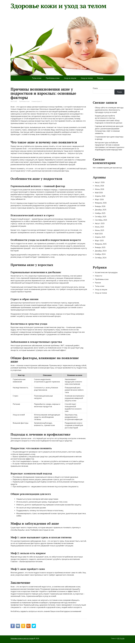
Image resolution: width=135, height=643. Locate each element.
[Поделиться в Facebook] (13, 626)
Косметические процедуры (106, 272)
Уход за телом (87, 78)
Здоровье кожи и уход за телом (58, 5)
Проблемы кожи (52, 78)
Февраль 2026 (101, 203)
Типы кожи (36, 78)
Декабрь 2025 (100, 210)
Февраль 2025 (101, 244)
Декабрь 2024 (100, 251)
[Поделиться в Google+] (28, 626)
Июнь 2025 (99, 230)
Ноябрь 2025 (100, 213)
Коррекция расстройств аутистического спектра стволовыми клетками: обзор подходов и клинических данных (108, 119)
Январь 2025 (100, 247)
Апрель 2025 (100, 237)
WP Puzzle (120, 638)
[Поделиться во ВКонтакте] (18, 626)
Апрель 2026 (100, 196)
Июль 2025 (99, 227)
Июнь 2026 (99, 189)
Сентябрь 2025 (101, 220)
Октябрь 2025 (100, 216)
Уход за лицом (70, 78)
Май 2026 (99, 192)
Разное (100, 78)
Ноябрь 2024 (100, 254)
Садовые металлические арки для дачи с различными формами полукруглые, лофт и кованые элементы (109, 129)
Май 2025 (99, 233)
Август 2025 (100, 223)
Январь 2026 (100, 206)
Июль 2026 (99, 186)
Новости (98, 276)
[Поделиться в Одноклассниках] (23, 626)
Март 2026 (99, 199)
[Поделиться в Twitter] (34, 626)
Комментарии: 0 (37, 101)
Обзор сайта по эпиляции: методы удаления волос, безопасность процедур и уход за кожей (109, 110)
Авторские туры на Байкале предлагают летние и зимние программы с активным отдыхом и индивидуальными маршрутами (109, 146)
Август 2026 (100, 182)
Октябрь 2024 (100, 257)
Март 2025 (99, 240)
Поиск (95, 88)
